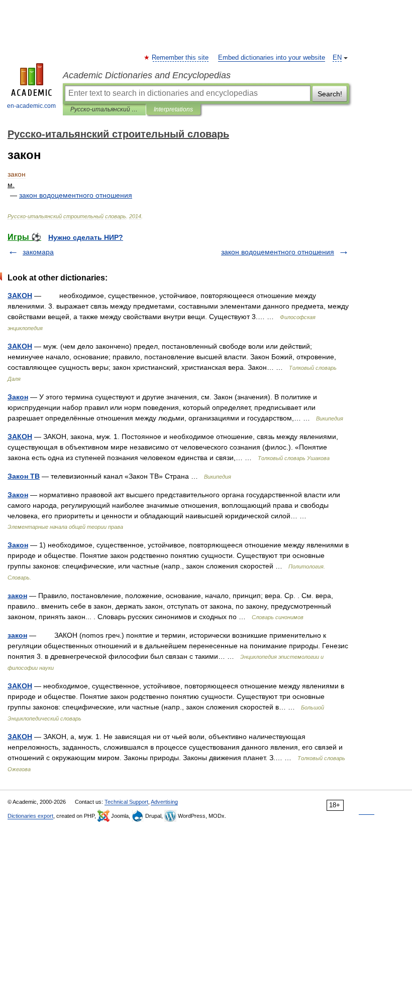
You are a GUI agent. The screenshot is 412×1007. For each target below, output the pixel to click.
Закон (18, 397)
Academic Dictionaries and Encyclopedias (147, 75)
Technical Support (126, 802)
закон (17, 596)
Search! (330, 94)
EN (337, 57)
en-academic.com (31, 105)
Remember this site (181, 57)
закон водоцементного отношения (277, 252)
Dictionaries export (30, 816)
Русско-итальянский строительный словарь (104, 109)
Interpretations (173, 109)
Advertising (164, 802)
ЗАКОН (20, 296)
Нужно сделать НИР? (85, 237)
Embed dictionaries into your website (271, 57)
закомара (38, 252)
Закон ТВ (24, 476)
